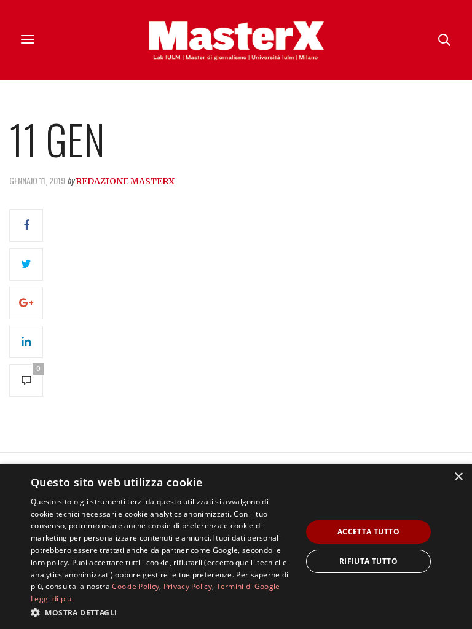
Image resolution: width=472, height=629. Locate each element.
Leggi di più (51, 598)
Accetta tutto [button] (368, 531)
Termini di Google (248, 586)
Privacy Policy (187, 586)
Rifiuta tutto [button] (368, 561)
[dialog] (236, 546)
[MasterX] (236, 39)
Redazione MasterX (125, 181)
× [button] (458, 477)
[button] (162, 612)
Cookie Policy (135, 586)
